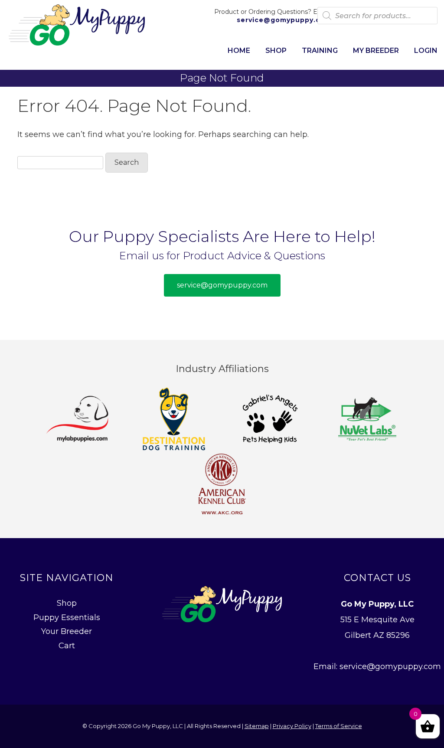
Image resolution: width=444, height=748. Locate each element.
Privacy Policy (292, 725)
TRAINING (320, 50)
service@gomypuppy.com (283, 20)
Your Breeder (66, 631)
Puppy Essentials (66, 617)
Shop (67, 603)
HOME (239, 50)
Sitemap (257, 725)
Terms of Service (338, 725)
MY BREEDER (376, 50)
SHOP (276, 50)
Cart (67, 645)
